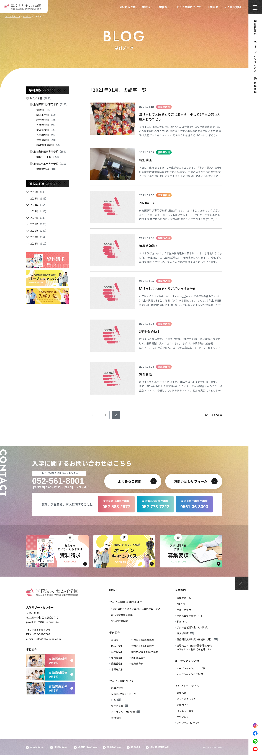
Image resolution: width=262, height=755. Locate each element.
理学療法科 (47, 119)
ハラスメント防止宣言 (123, 712)
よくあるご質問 (185, 710)
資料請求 (136, 747)
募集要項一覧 (184, 598)
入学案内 (212, 7)
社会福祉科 (47, 139)
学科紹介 (147, 7)
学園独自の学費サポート (190, 615)
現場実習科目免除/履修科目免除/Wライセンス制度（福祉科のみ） (194, 647)
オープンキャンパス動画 (190, 674)
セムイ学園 (41, 98)
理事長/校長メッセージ (123, 694)
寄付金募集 (117, 706)
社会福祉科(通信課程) (142, 645)
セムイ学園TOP (12, 16)
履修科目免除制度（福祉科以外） (195, 639)
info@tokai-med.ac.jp (48, 638)
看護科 (44, 109)
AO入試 (181, 604)
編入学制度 (183, 633)
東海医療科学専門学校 (51, 104)
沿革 (113, 700)
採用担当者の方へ (87, 747)
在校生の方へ (37, 747)
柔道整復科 (47, 129)
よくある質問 (232, 7)
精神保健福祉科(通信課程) (145, 651)
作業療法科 (47, 124)
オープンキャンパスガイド (191, 668)
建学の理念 (117, 688)
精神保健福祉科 (49, 144)
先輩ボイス (183, 705)
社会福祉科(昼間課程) (142, 640)
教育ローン (183, 621)
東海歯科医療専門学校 (50, 151)
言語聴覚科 (46, 134)
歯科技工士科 (48, 157)
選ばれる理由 (127, 7)
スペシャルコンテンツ (189, 722)
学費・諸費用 (184, 609)
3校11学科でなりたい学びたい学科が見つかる (136, 609)
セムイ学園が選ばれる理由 (125, 602)
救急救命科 (47, 169)
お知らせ (27, 16)
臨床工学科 (47, 114)
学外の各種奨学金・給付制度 (192, 627)
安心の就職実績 (119, 621)
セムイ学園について (188, 7)
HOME (113, 590)
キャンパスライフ (186, 699)
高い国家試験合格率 (122, 615)
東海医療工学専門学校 (50, 163)
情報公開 (116, 718)
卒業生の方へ (61, 747)
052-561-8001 (42, 629)
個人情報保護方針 (159, 747)
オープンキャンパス (187, 661)
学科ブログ (183, 716)
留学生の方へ (114, 747)
